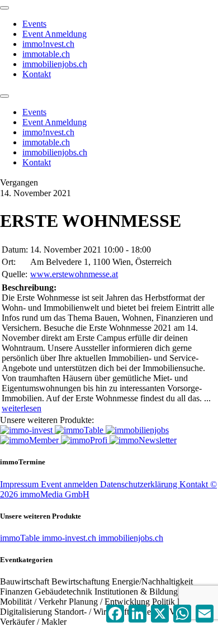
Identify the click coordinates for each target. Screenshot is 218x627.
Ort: (9, 262)
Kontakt (36, 74)
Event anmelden (70, 484)
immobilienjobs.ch (54, 64)
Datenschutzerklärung (139, 484)
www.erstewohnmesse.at (74, 274)
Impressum (20, 484)
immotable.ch (46, 54)
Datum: (15, 249)
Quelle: (14, 274)
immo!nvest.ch (48, 44)
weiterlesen (21, 408)
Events (34, 23)
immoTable (21, 538)
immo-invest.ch (70, 538)
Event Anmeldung (54, 34)
